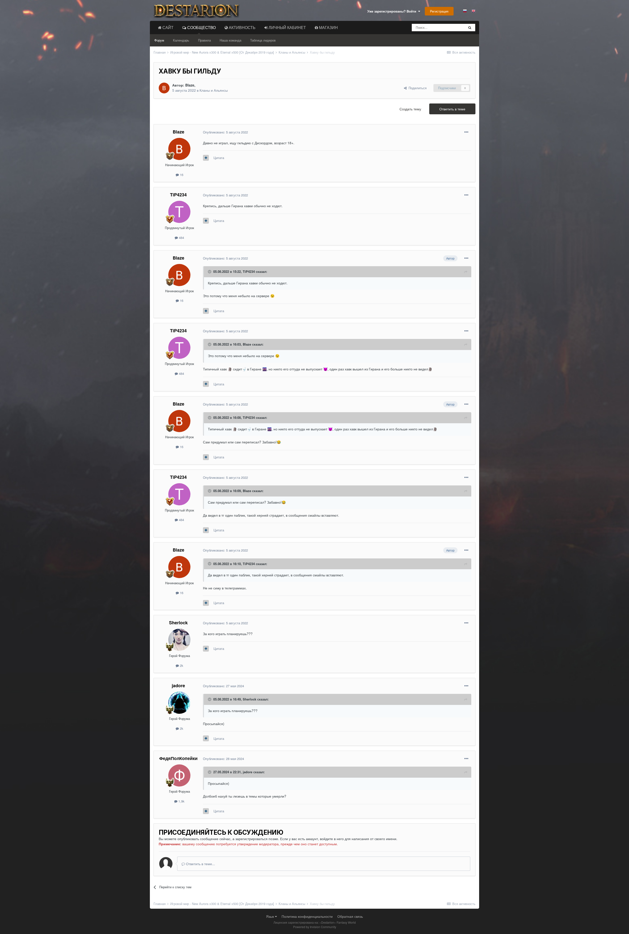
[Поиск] (469, 27)
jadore (178, 685)
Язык (270, 916)
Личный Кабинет (287, 27)
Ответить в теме (452, 108)
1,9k (181, 801)
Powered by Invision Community (314, 927)
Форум (159, 40)
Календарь (181, 40)
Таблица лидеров (263, 40)
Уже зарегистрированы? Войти (392, 11)
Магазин (328, 27)
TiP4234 (178, 194)
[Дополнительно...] (466, 132)
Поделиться (417, 88)
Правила (204, 40)
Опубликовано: (225, 132)
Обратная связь (350, 916)
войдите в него (332, 838)
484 (181, 237)
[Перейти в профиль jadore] (179, 703)
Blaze (189, 85)
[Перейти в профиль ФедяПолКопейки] (179, 775)
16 (181, 174)
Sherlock (178, 622)
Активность (242, 27)
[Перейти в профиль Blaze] (164, 88)
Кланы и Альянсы (214, 90)
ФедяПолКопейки (178, 758)
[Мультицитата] (206, 158)
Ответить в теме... (200, 863)
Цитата (219, 157)
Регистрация (439, 11)
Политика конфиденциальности (307, 916)
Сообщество (201, 27)
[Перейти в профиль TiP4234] (179, 212)
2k (181, 665)
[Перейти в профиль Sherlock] (179, 640)
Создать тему (410, 108)
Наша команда (230, 40)
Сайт (167, 27)
